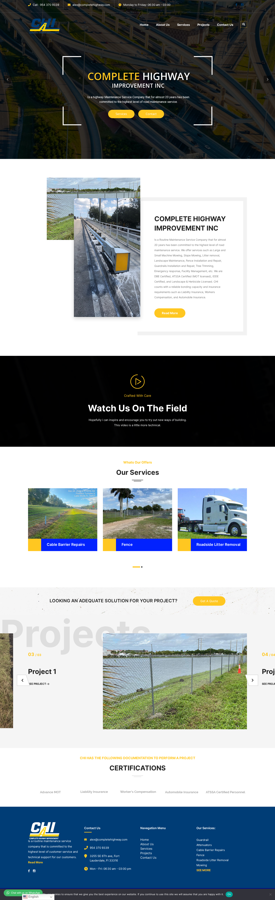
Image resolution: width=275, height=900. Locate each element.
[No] (270, 894)
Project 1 (42, 671)
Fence (127, 544)
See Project (37, 683)
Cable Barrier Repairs (66, 544)
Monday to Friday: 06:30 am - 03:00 (146, 5)
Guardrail (202, 840)
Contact (151, 114)
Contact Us (225, 25)
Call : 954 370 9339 (46, 5)
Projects (203, 25)
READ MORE (42, 503)
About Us (163, 25)
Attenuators (204, 845)
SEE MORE (203, 870)
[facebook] (29, 871)
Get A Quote (209, 601)
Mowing (201, 865)
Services (183, 25)
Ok (229, 894)
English (33, 896)
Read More (170, 313)
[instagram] (34, 871)
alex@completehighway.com (91, 5)
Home (144, 25)
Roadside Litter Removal (218, 544)
